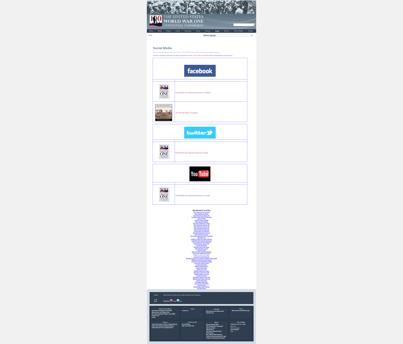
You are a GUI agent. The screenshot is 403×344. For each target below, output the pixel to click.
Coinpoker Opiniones (201, 282)
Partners (208, 31)
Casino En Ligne (202, 269)
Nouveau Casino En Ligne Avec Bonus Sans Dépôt (201, 258)
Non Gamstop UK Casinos (202, 212)
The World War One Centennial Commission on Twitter (191, 153)
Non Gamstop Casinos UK (202, 215)
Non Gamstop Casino (201, 234)
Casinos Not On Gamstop (201, 230)
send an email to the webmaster (201, 55)
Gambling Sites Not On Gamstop (202, 217)
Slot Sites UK (201, 237)
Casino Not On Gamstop (201, 231)
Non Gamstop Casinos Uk (201, 225)
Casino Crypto (201, 250)
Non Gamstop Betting (201, 222)
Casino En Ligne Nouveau (201, 257)
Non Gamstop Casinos (201, 214)
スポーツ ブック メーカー (201, 255)
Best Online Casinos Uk (201, 244)
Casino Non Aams (201, 245)
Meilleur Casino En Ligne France (201, 260)
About (160, 31)
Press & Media (238, 31)
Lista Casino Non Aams (201, 283)
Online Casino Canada (201, 220)
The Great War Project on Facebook (186, 113)
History (168, 31)
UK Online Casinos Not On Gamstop (201, 236)
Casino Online (201, 219)
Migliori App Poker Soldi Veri (201, 279)
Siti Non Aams (201, 288)
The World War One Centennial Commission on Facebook (193, 92)
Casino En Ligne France (201, 263)
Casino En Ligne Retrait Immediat (201, 261)
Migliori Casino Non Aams (201, 247)
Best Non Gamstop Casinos (201, 223)
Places (198, 31)
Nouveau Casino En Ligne (201, 272)
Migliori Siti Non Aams (201, 266)
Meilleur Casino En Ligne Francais (201, 239)
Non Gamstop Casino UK (201, 226)
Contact (250, 31)
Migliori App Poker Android (201, 287)
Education (188, 31)
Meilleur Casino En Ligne (201, 271)
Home (151, 31)
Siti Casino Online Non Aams (201, 253)
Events (178, 31)
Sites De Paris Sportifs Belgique (201, 252)
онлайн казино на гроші (201, 274)
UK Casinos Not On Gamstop (202, 242)
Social (217, 31)
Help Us (226, 31)
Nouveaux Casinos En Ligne (201, 277)
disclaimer (229, 55)
